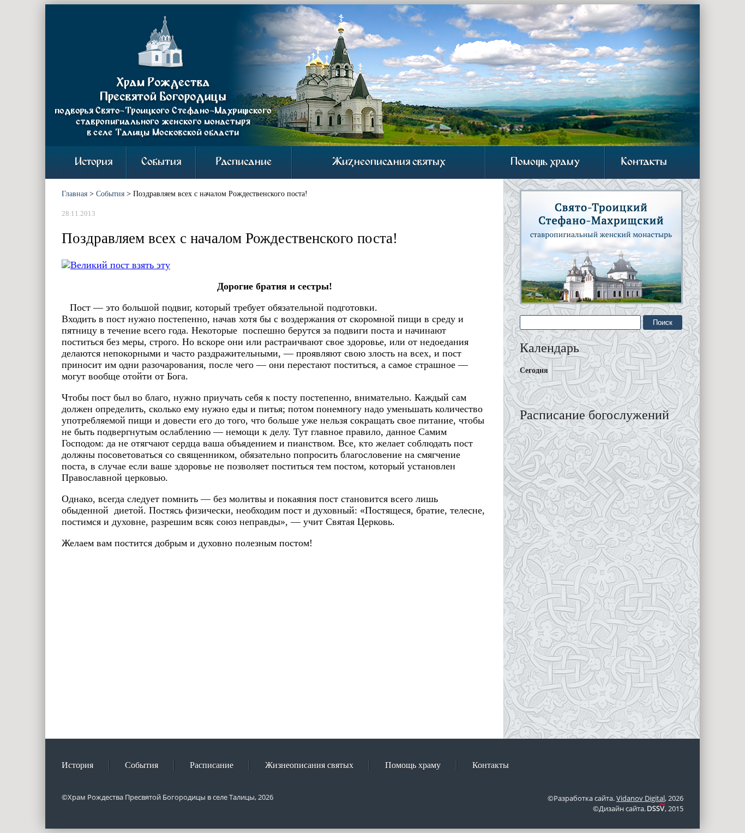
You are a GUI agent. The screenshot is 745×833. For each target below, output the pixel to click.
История (93, 162)
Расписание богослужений (594, 415)
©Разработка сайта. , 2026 (615, 798)
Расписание (244, 162)
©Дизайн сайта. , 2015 (638, 808)
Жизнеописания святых (389, 162)
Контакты (644, 162)
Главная (74, 194)
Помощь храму (545, 162)
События (161, 162)
